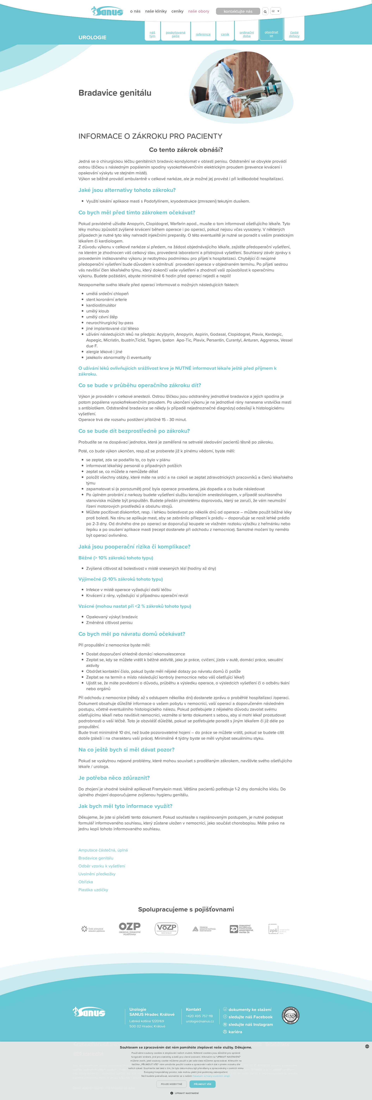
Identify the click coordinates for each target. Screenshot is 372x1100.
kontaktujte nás (238, 11)
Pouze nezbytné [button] (171, 1084)
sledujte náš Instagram (251, 1024)
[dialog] (186, 1071)
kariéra (235, 1032)
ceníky (177, 11)
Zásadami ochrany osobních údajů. (212, 1076)
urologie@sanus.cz (200, 1021)
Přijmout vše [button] (202, 1084)
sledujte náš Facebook (251, 1017)
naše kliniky (156, 11)
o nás (135, 11)
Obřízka (85, 882)
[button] (186, 1093)
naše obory (198, 11)
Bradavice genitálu (95, 858)
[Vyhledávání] (265, 11)
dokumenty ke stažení (250, 1009)
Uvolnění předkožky (96, 874)
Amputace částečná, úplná (103, 850)
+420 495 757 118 (199, 1016)
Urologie (92, 37)
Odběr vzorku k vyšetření (101, 866)
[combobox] (367, 1046)
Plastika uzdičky (93, 890)
